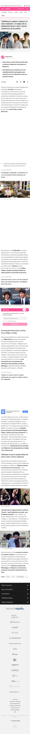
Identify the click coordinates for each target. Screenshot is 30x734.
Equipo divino (8, 56)
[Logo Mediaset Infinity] (15, 617)
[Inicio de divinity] (2, 9)
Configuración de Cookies (15, 705)
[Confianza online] (15, 728)
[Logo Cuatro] (15, 627)
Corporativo (6, 594)
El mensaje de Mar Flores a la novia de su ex (12, 5)
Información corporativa (15, 701)
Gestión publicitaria (15, 709)
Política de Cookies (15, 707)
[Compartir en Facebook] (27, 81)
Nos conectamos (7, 589)
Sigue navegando (7, 602)
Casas (21, 12)
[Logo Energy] (15, 654)
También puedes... (7, 598)
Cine (3, 15)
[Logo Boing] (15, 649)
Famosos (10, 12)
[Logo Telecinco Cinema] (15, 670)
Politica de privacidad (15, 703)
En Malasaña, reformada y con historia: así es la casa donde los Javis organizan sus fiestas (14, 175)
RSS (15, 711)
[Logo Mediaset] (15, 609)
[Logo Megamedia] (15, 720)
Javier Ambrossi (20, 576)
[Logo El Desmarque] (15, 638)
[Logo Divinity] (15, 633)
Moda (25, 12)
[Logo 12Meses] (15, 676)
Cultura (7, 9)
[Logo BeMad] (15, 660)
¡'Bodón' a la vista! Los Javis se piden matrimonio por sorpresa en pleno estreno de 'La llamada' (14, 377)
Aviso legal (15, 699)
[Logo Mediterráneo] (15, 692)
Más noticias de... (7, 585)
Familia (16, 12)
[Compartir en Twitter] (20, 81)
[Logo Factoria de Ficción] (15, 643)
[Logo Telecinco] (15, 622)
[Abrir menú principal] (27, 9)
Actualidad (4, 12)
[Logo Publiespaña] (15, 686)
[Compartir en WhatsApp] (17, 81)
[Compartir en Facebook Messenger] (24, 81)
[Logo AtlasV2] (15, 681)
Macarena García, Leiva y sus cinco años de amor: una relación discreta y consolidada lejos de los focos (14, 282)
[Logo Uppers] (15, 665)
